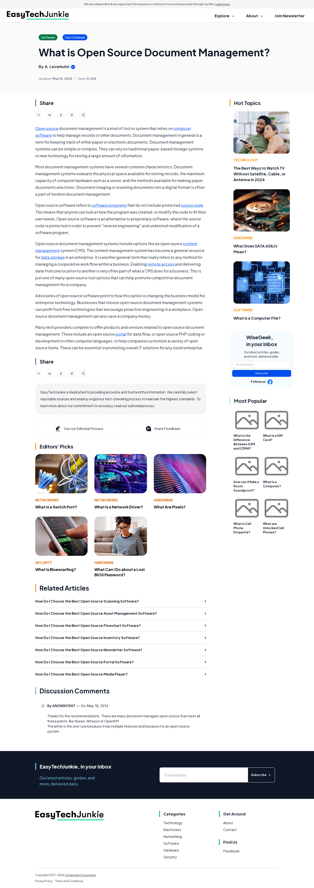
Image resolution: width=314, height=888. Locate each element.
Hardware (163, 500)
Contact (230, 829)
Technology (245, 160)
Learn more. (222, 4)
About (228, 823)
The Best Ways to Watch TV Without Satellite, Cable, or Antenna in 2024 (259, 174)
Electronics (172, 829)
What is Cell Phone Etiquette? (242, 528)
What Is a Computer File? (257, 318)
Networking (47, 500)
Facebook (231, 851)
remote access (160, 264)
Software (243, 310)
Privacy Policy (44, 881)
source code (192, 205)
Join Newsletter (290, 15)
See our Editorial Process (83, 428)
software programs (109, 205)
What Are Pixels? (170, 506)
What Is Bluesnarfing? (55, 569)
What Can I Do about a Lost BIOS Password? (119, 572)
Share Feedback (167, 428)
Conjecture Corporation (80, 875)
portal (120, 334)
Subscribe (261, 373)
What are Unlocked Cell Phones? (273, 528)
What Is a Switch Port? (56, 506)
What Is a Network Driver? (118, 506)
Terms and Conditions (69, 881)
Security (43, 562)
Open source (46, 128)
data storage (53, 257)
